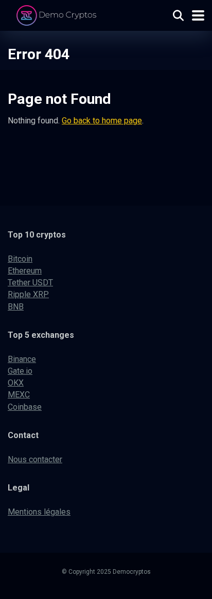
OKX (16, 383)
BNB (16, 307)
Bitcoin (20, 259)
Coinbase (25, 407)
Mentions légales (39, 512)
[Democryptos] (58, 14)
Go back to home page (102, 120)
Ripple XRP (28, 294)
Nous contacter (35, 459)
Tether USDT (30, 282)
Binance (22, 359)
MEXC (19, 395)
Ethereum (25, 271)
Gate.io (20, 371)
